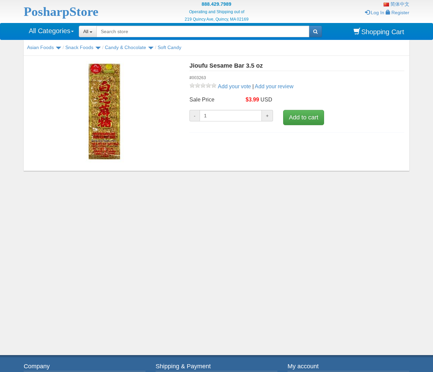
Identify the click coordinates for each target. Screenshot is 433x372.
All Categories (49, 30)
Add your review (274, 86)
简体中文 (399, 4)
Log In (377, 12)
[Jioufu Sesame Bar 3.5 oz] (104, 111)
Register (400, 12)
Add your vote (234, 86)
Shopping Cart (382, 32)
